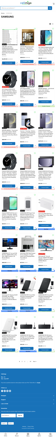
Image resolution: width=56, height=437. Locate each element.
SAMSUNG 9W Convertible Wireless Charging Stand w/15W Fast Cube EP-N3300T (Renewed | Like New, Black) (45, 298)
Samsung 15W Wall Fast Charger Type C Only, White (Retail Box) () (45, 215)
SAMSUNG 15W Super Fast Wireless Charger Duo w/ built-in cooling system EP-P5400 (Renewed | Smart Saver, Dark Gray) (27, 216)
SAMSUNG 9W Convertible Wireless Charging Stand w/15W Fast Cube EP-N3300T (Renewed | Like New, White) (9, 338)
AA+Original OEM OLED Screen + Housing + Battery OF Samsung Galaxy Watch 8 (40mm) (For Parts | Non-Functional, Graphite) (9, 92)
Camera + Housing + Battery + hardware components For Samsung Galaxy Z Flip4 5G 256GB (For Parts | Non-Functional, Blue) (27, 134)
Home (2, 13)
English (3, 423)
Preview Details (8, 63)
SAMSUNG (40, 55)
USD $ (10, 423)
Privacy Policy (31, 426)
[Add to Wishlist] (17, 29)
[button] (17, 63)
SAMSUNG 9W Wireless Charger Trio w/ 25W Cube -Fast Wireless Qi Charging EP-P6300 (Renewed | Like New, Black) (45, 338)
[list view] (53, 23)
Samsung (4, 55)
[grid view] (50, 24)
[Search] (50, 8)
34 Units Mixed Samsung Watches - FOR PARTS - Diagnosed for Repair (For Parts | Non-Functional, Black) (27, 49)
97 (30, 361)
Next (34, 361)
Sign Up (20, 415)
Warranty (24, 426)
